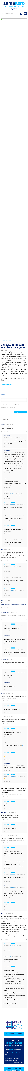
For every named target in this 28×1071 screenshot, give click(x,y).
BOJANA (11, 493)
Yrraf (11, 707)
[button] (25, 13)
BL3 (10, 945)
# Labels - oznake (14, 1034)
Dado (11, 803)
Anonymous (12, 478)
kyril (10, 730)
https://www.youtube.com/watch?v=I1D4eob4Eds (13, 604)
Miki (10, 566)
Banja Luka (8, 384)
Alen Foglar (12, 452)
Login (3, 394)
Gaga (11, 437)
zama (14, 3)
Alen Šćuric (12, 515)
